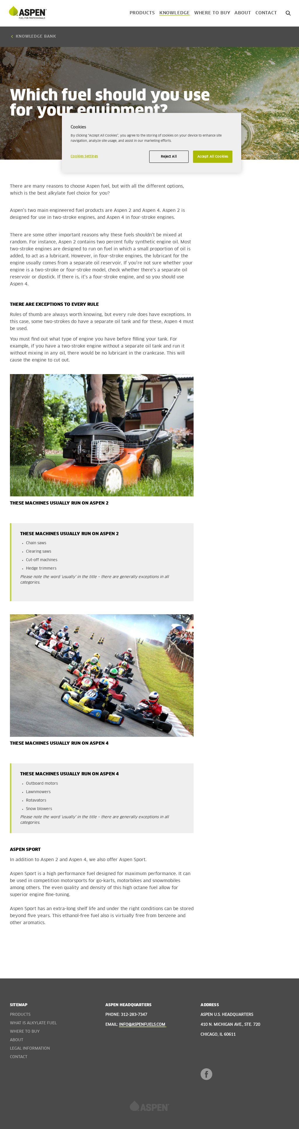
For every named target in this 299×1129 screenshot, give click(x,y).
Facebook (206, 1074)
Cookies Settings (84, 156)
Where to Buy (212, 13)
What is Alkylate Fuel (33, 1023)
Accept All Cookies (212, 156)
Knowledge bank (36, 37)
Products (142, 13)
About (242, 13)
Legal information (30, 1049)
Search (288, 13)
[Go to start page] (27, 13)
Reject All (169, 156)
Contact (266, 13)
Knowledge (174, 13)
